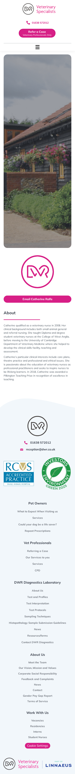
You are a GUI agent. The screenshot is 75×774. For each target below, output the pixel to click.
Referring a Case (37, 551)
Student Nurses (37, 737)
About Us (37, 590)
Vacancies (37, 720)
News (37, 629)
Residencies (37, 726)
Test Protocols (37, 610)
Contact (37, 690)
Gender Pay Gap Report (37, 695)
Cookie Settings (37, 745)
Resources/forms (37, 635)
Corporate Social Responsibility (37, 673)
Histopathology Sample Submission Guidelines (37, 622)
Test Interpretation (37, 603)
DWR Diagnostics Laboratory (37, 582)
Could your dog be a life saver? (37, 524)
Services (37, 563)
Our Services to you (38, 557)
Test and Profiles (37, 597)
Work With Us (37, 713)
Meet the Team (37, 662)
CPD (37, 570)
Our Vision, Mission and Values (37, 668)
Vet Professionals (37, 543)
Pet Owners (37, 503)
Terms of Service (37, 701)
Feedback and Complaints (37, 679)
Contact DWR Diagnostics (37, 642)
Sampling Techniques (37, 616)
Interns (37, 731)
